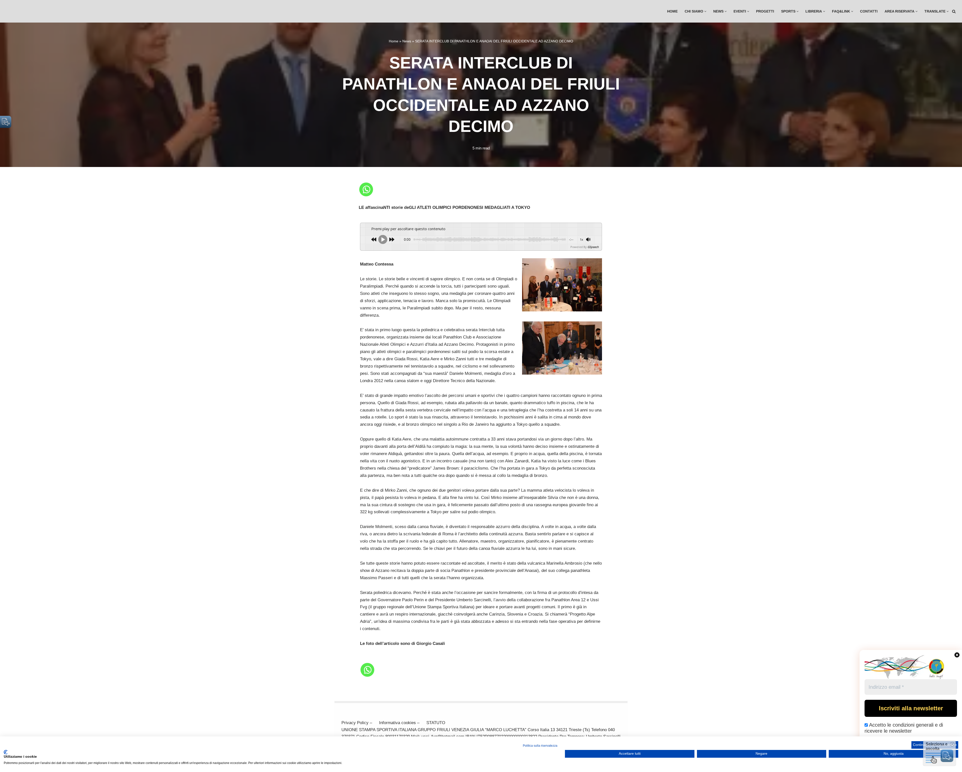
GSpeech (593, 246)
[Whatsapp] (366, 189)
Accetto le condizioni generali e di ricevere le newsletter (904, 728)
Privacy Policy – (356, 722)
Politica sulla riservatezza (540, 745)
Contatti (869, 11)
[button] (705, 11)
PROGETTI (765, 11)
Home (672, 11)
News (406, 41)
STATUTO (435, 722)
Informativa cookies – (399, 722)
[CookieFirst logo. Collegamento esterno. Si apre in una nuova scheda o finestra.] (6, 752)
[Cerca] (954, 11)
